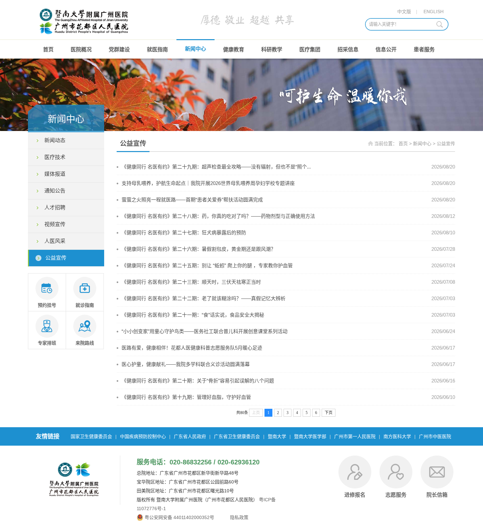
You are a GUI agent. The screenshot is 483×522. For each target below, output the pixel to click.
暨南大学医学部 (310, 436)
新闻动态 (54, 140)
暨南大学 (277, 436)
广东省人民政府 (190, 436)
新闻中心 (195, 49)
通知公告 (54, 191)
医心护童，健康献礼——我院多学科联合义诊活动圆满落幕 (186, 364)
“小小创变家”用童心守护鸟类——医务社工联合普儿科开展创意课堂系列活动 (205, 331)
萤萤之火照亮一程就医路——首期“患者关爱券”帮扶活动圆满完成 (192, 199)
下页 (329, 412)
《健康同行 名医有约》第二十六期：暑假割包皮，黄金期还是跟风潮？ (199, 249)
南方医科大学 (397, 436)
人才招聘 (54, 207)
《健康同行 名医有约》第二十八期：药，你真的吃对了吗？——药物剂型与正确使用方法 (218, 216)
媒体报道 (54, 174)
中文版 (404, 11)
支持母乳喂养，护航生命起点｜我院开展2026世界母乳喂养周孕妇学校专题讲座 (208, 183)
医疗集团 (309, 49)
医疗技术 (54, 157)
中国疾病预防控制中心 (143, 436)
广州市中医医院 (435, 436)
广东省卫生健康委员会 (237, 436)
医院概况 (81, 49)
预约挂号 (47, 305)
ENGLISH (434, 11)
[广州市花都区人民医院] (84, 36)
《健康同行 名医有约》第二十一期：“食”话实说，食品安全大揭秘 (193, 315)
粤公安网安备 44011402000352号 (179, 517)
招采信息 (347, 49)
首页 (48, 49)
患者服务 (424, 49)
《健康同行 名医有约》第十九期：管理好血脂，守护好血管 (186, 397)
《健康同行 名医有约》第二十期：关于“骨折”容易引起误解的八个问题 (198, 380)
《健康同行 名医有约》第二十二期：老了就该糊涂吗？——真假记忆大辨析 (204, 298)
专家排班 (47, 343)
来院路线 (85, 343)
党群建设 (119, 49)
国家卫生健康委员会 (91, 436)
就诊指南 (85, 305)
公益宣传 (55, 258)
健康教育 (233, 49)
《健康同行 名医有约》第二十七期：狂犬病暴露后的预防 (184, 232)
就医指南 (157, 49)
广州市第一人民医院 (355, 436)
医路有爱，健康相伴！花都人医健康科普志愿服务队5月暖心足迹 (192, 348)
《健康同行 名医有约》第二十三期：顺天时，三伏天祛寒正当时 (191, 282)
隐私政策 (238, 517)
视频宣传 (54, 224)
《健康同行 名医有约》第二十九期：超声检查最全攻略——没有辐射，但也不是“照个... (216, 167)
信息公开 (386, 49)
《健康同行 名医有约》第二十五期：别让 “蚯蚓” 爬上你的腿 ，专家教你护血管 (207, 265)
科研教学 (271, 49)
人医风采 (54, 241)
